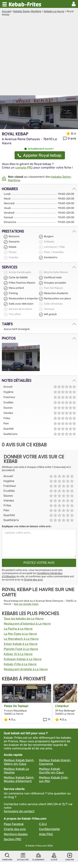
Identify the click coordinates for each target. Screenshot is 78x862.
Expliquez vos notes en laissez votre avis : (27, 526)
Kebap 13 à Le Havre (18, 654)
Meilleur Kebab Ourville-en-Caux (51, 770)
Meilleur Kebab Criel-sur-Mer (54, 779)
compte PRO (24, 167)
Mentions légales (16, 834)
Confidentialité (49, 829)
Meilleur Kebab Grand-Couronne (55, 762)
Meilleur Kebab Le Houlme (16, 770)
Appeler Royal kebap (42, 155)
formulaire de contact (19, 811)
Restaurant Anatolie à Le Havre (26, 669)
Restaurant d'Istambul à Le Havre (27, 623)
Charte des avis (33, 579)
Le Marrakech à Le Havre (21, 639)
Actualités (23, 860)
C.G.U (43, 824)
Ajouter (69, 860)
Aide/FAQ (46, 834)
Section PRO (12, 839)
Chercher (7, 860)
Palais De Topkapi (16, 706)
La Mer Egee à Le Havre (20, 633)
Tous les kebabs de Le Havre (24, 618)
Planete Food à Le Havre (21, 649)
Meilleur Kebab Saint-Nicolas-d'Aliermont (19, 779)
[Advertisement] (39, 56)
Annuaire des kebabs (26, 4)
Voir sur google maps (26, 604)
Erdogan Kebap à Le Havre (22, 659)
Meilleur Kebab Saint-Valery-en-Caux (19, 762)
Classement (38, 860)
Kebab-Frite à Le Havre (20, 664)
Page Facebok (14, 824)
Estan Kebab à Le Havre (20, 644)
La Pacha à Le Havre (18, 628)
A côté (54, 860)
